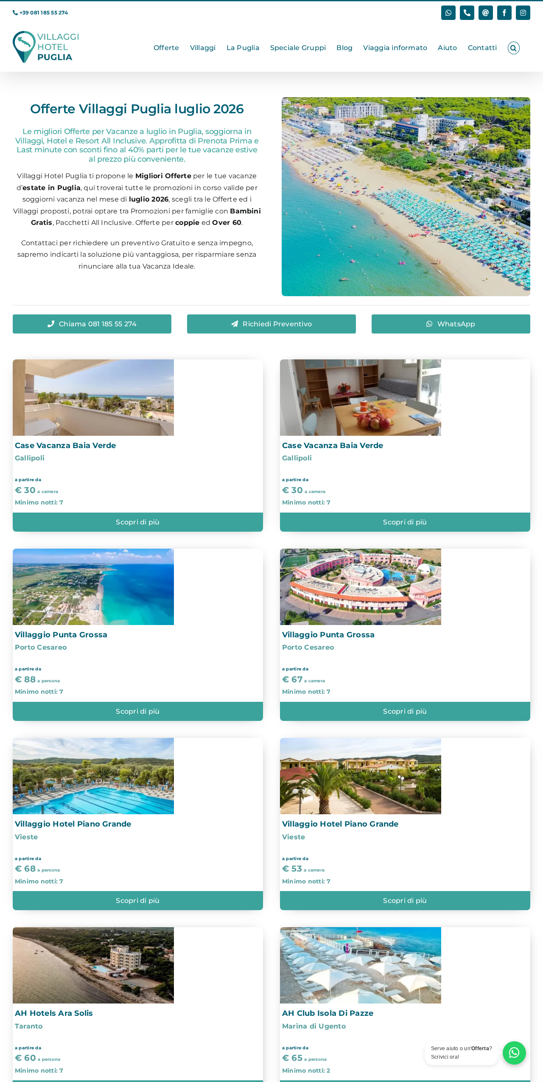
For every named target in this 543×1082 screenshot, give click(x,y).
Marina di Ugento (314, 1026)
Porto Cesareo (41, 647)
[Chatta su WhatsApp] (514, 1053)
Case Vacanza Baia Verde (65, 445)
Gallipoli (30, 458)
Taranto (29, 1026)
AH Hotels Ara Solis (54, 1013)
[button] (514, 48)
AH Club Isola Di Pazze (327, 1013)
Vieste (26, 837)
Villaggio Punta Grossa (61, 634)
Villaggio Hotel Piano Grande (73, 824)
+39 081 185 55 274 (44, 12)
